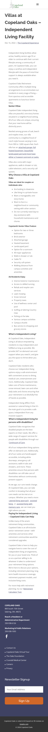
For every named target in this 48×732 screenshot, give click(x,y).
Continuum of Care (17, 442)
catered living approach (19, 500)
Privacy (9, 668)
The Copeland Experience (28, 43)
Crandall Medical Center (16, 660)
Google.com (24, 724)
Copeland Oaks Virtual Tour (17, 652)
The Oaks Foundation (15, 656)
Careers (9, 664)
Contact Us (11, 648)
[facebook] (6, 638)
